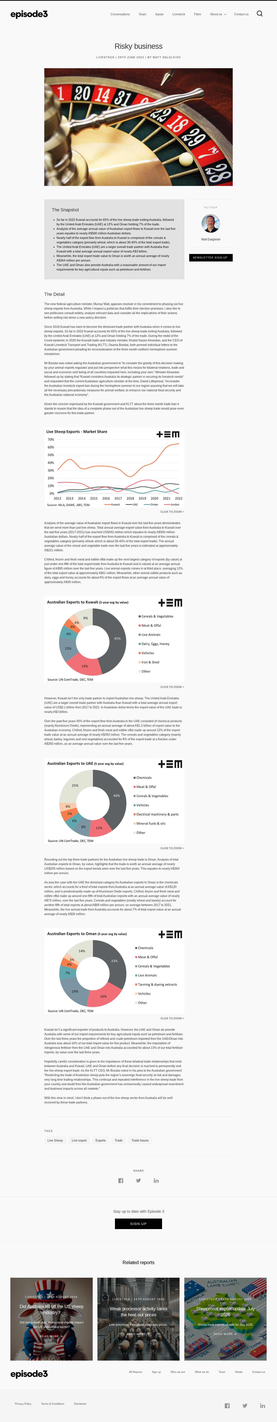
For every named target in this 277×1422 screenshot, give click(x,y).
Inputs (159, 14)
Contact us (241, 14)
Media (239, 1371)
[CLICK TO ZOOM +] (114, 506)
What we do (202, 1371)
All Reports (135, 1371)
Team (222, 1371)
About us (216, 14)
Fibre (197, 14)
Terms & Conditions (52, 1403)
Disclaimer (80, 1403)
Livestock (178, 14)
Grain (142, 14)
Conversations (120, 14)
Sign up (138, 1224)
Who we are (178, 1371)
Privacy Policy (23, 1403)
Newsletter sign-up (210, 257)
